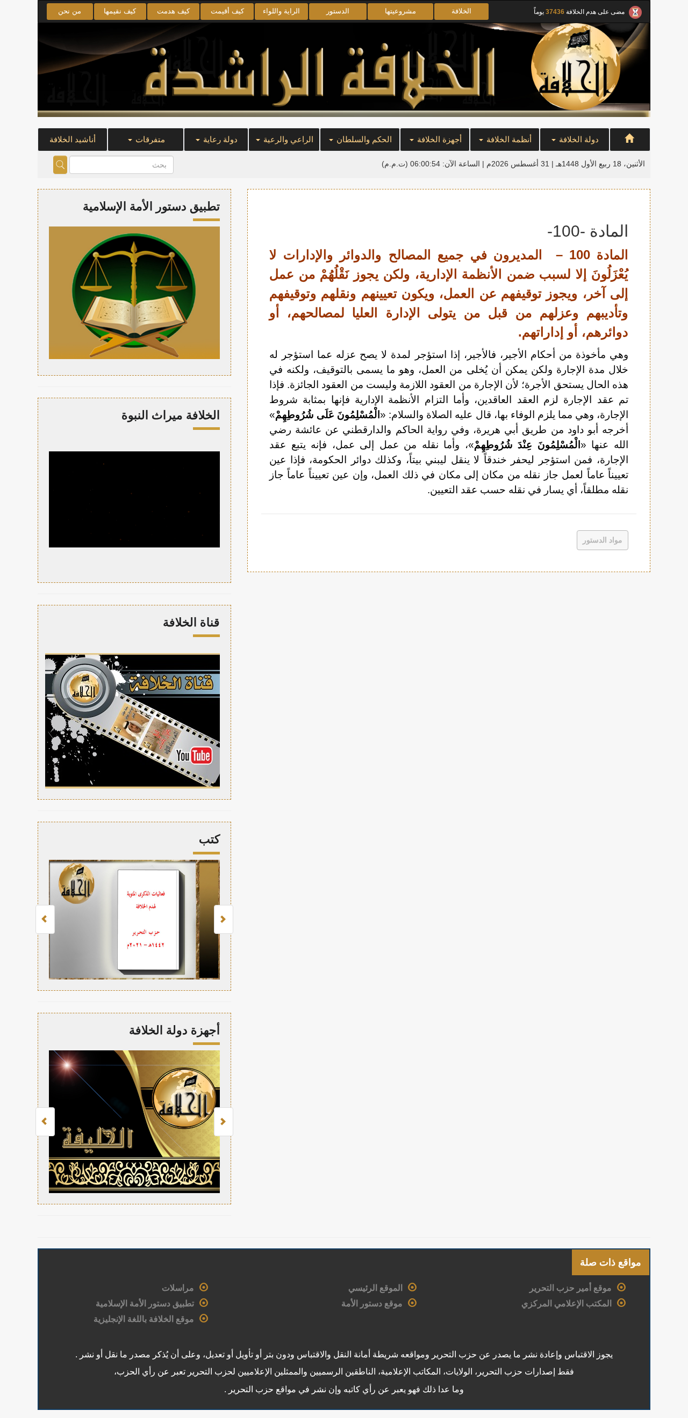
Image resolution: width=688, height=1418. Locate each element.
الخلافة (461, 11)
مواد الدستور (602, 540)
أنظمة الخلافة (508, 139)
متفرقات (149, 139)
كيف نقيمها (120, 11)
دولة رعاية (219, 139)
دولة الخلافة (578, 139)
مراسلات (178, 1287)
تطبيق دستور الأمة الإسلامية (145, 1303)
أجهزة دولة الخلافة (174, 1030)
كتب (209, 839)
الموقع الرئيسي (375, 1287)
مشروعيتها (400, 11)
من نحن (69, 11)
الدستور (337, 11)
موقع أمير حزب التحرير (570, 1287)
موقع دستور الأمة (372, 1303)
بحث (60, 165)
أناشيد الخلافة (72, 139)
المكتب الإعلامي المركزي (566, 1303)
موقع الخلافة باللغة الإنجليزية (144, 1319)
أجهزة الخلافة (438, 139)
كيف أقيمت (227, 11)
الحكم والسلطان (363, 139)
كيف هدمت (173, 11)
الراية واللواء (281, 11)
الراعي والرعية (287, 139)
